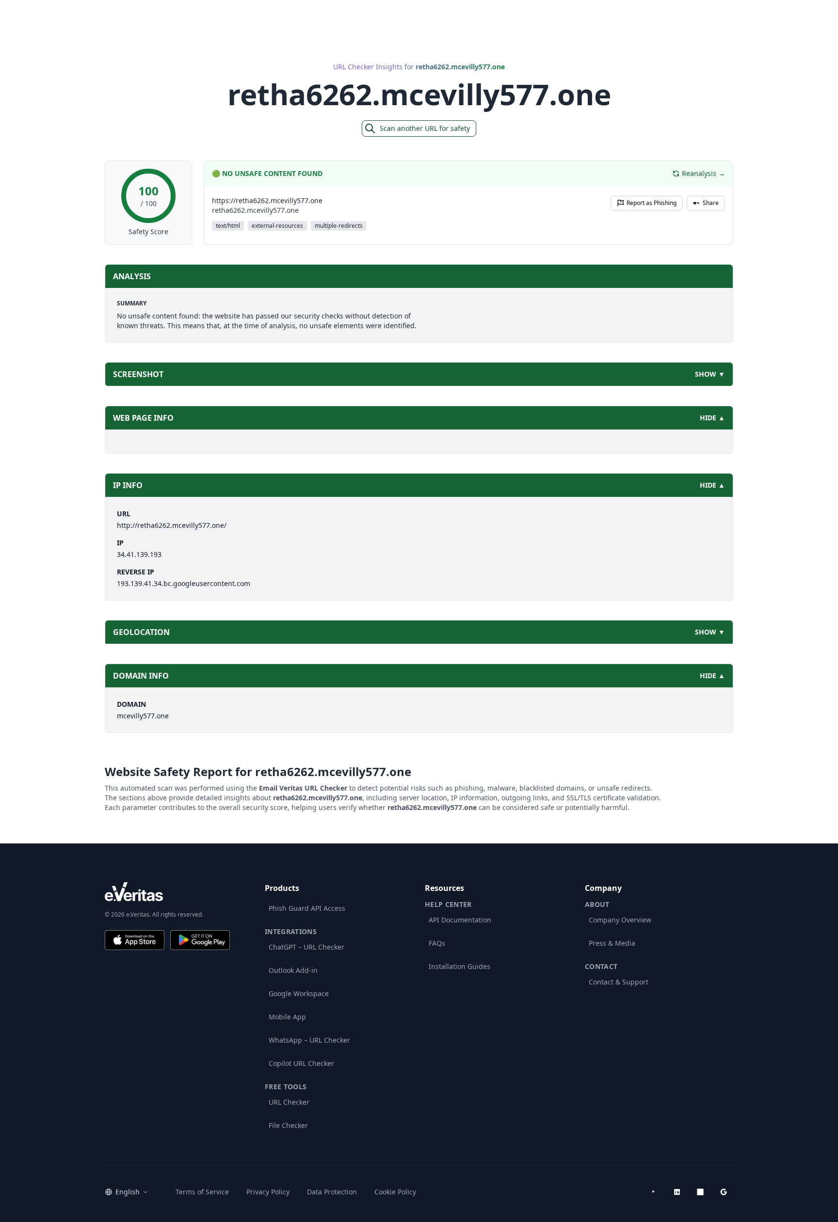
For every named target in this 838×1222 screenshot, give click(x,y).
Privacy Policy (268, 1191)
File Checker (288, 1125)
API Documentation (460, 919)
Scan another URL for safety (425, 128)
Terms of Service (202, 1191)
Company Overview (620, 919)
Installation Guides (459, 966)
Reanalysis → (703, 173)
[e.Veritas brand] (167, 891)
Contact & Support (618, 981)
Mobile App (287, 1016)
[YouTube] (653, 1192)
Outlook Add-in (293, 970)
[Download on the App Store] (134, 940)
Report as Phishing (652, 203)
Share (711, 203)
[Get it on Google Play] (200, 940)
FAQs (437, 943)
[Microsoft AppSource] (700, 1192)
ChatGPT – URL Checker (306, 947)
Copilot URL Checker (301, 1063)
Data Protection (332, 1191)
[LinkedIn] (677, 1192)
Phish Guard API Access (307, 908)
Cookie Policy (395, 1191)
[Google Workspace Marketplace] (723, 1192)
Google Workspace (299, 993)
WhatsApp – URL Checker (309, 1040)
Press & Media (612, 943)
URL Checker (289, 1102)
